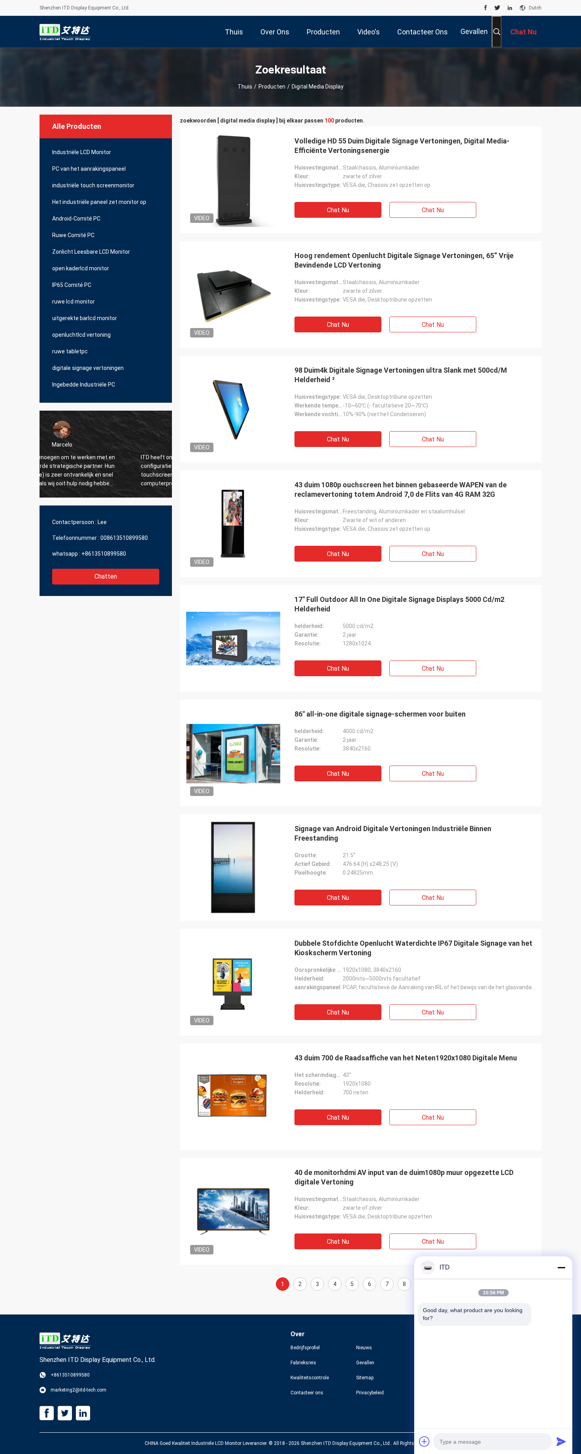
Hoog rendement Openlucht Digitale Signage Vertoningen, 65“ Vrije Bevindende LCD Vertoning (403, 260)
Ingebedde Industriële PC (83, 384)
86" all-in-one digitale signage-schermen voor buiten (380, 714)
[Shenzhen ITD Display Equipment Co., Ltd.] (65, 31)
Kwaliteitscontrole (309, 1377)
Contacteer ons (306, 1393)
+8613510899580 (103, 554)
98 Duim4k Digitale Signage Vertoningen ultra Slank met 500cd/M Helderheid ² (400, 375)
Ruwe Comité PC (73, 235)
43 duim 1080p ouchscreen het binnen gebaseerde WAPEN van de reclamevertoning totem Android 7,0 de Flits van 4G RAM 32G (400, 489)
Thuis (245, 86)
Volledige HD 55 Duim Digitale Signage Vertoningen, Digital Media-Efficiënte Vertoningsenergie (401, 146)
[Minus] (561, 1267)
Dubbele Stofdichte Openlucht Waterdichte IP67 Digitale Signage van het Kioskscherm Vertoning (413, 948)
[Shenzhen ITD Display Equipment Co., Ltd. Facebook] (485, 8)
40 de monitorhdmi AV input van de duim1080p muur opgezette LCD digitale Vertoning (403, 1177)
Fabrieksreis (303, 1362)
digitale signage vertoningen (88, 368)
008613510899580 (124, 538)
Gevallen (474, 31)
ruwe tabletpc (70, 351)
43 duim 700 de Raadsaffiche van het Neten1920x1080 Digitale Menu (405, 1058)
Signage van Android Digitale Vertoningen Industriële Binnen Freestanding (392, 833)
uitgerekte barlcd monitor (84, 318)
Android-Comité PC (76, 218)
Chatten (105, 576)
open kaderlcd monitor (80, 268)
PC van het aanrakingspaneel (89, 169)
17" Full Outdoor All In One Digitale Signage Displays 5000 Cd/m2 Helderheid (399, 604)
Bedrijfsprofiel (305, 1347)
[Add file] (424, 1441)
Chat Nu (338, 210)
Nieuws (364, 1347)
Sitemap (365, 1377)
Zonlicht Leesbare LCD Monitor (91, 252)
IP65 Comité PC (71, 285)
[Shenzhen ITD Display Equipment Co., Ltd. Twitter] (497, 8)
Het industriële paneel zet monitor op (99, 202)
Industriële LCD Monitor (81, 152)
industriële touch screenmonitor (93, 185)
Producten (271, 86)
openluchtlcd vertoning (81, 335)
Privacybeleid (370, 1393)
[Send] (561, 1441)
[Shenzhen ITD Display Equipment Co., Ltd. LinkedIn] (510, 8)
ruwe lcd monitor (73, 301)
